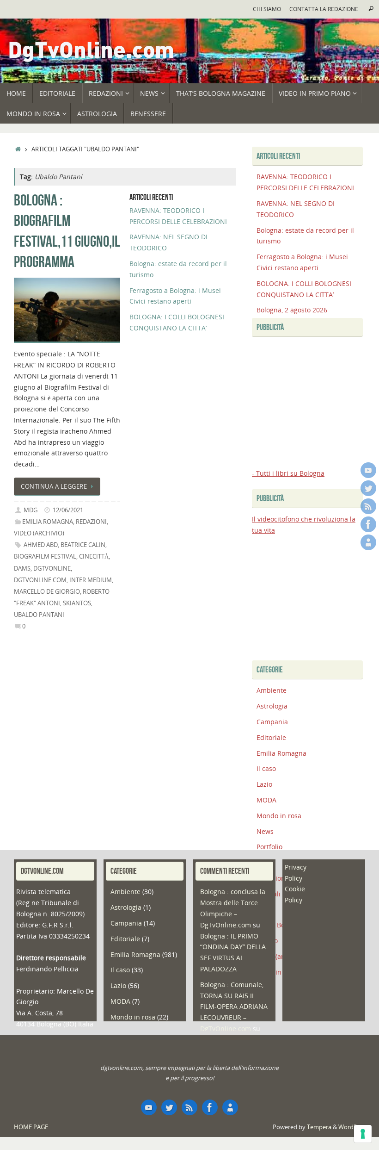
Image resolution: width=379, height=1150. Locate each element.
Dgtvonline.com (40, 580)
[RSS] (368, 506)
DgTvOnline (52, 568)
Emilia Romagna (47, 522)
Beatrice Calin (83, 545)
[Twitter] (368, 488)
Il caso (266, 768)
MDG (30, 510)
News (265, 831)
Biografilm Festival (45, 556)
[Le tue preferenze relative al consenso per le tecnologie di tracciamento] (363, 1134)
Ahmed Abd (41, 545)
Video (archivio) (39, 533)
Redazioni (91, 522)
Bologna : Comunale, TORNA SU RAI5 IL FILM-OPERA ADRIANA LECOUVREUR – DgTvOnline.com (234, 1006)
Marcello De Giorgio (47, 592)
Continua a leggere (54, 487)
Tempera (319, 1127)
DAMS (22, 568)
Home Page (31, 1127)
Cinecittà (94, 556)
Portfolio (269, 846)
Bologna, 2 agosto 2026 (292, 309)
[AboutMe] (368, 542)
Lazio (264, 784)
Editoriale (271, 737)
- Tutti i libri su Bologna (288, 473)
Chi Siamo (267, 8)
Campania (272, 721)
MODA (266, 800)
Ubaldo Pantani (39, 615)
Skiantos (77, 603)
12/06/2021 (68, 510)
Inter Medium (90, 580)
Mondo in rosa (279, 815)
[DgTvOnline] (368, 470)
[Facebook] (368, 524)
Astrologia (272, 706)
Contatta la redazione (323, 8)
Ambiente (272, 690)
